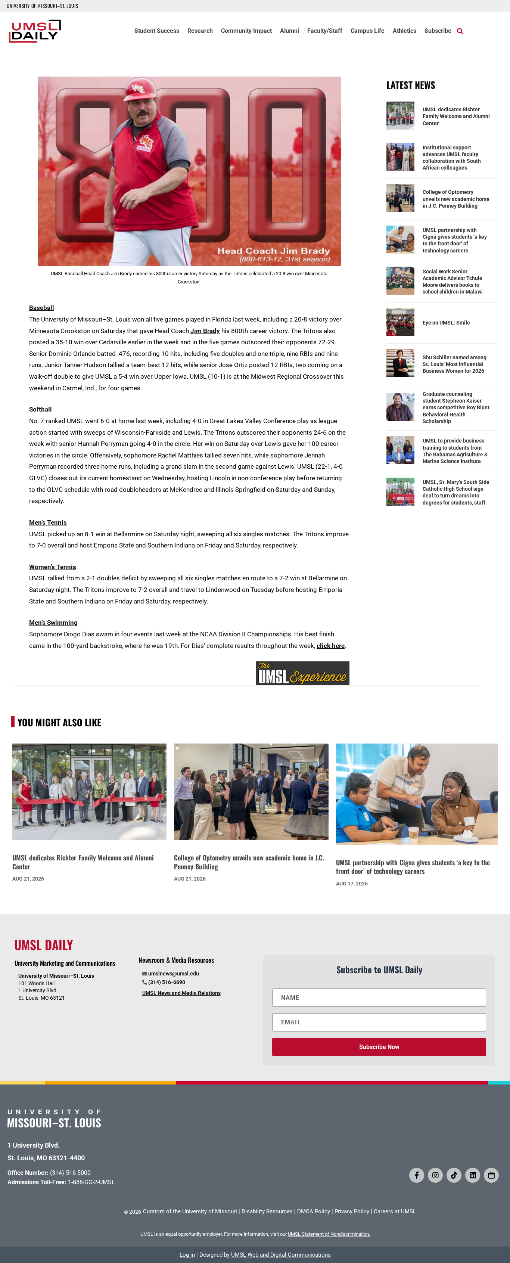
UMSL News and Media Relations (181, 993)
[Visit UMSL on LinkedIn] (472, 1175)
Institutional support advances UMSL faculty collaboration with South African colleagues (452, 158)
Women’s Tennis (52, 567)
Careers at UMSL (395, 1211)
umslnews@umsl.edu (173, 974)
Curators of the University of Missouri (190, 1211)
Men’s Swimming (53, 622)
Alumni (289, 31)
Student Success (156, 31)
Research (200, 31)
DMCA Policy (313, 1211)
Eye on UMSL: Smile (446, 323)
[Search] (460, 31)
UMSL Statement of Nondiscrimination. (329, 1234)
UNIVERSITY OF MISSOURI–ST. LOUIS (42, 5)
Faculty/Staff (324, 31)
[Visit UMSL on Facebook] (416, 1175)
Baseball (41, 307)
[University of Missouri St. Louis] (54, 1125)
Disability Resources (267, 1211)
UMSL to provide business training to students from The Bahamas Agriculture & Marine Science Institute (455, 451)
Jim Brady (205, 331)
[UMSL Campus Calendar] (491, 1175)
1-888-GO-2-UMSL (91, 1182)
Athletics (404, 31)
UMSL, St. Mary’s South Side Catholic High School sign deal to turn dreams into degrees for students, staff (456, 492)
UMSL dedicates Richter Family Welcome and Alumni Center (456, 116)
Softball (40, 409)
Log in (187, 1254)
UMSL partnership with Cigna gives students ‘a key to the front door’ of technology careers (455, 240)
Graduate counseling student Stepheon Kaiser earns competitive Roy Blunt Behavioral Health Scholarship (456, 407)
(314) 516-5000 (70, 1172)
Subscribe (438, 31)
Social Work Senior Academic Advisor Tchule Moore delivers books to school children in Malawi (453, 282)
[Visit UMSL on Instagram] (435, 1175)
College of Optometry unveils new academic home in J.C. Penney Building (456, 198)
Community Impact (246, 31)
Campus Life (368, 31)
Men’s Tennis (48, 522)
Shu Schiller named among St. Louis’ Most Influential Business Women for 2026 (454, 364)
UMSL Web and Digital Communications (281, 1254)
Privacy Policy (352, 1211)
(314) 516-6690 (166, 982)
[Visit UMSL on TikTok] (454, 1175)
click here (331, 645)
